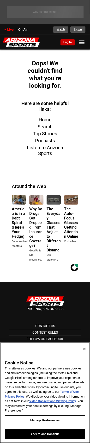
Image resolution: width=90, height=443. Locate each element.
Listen (78, 29)
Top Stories (45, 134)
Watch (61, 29)
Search (45, 127)
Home (45, 120)
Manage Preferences (45, 420)
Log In (67, 42)
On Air (23, 29)
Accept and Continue (45, 434)
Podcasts (45, 141)
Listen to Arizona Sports (45, 150)
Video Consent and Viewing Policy (52, 401)
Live (10, 29)
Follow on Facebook (45, 339)
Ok (84, 348)
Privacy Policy (14, 396)
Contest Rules (45, 332)
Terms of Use (69, 391)
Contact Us (45, 326)
